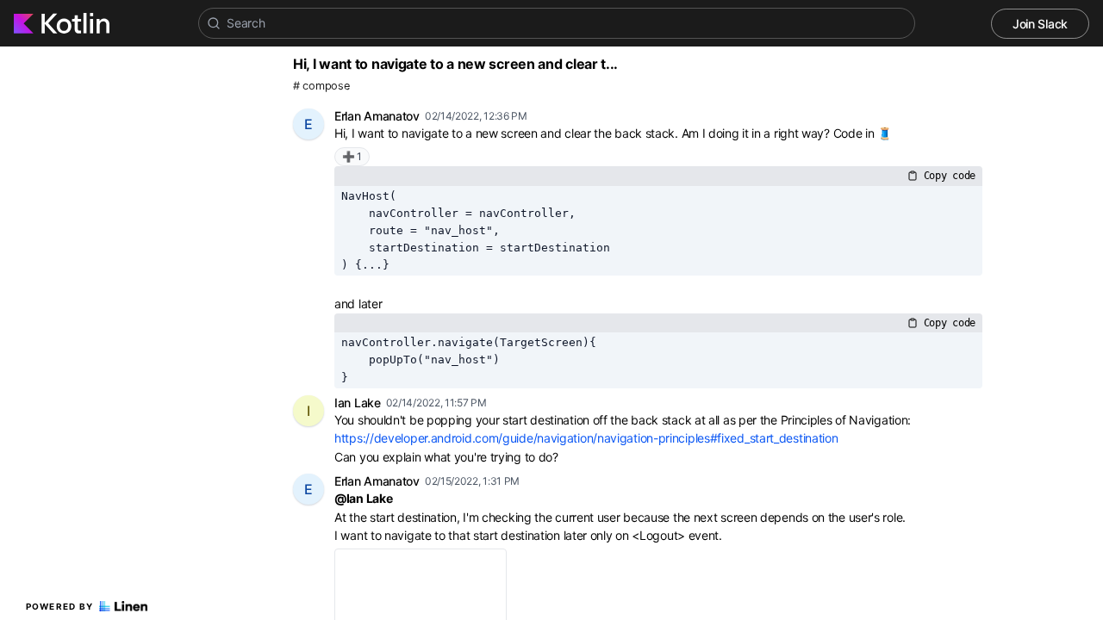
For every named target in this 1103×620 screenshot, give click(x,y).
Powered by (60, 606)
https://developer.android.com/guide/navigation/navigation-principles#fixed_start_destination (586, 438)
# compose (321, 85)
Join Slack (1040, 23)
